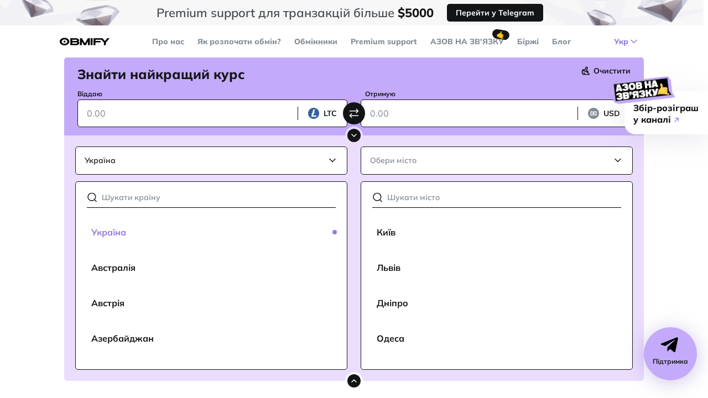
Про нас (168, 41)
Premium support (384, 41)
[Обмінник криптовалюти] (85, 41)
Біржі (528, 41)
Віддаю (89, 94)
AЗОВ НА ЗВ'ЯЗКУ (467, 41)
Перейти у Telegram (495, 13)
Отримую (380, 94)
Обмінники (315, 41)
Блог (561, 41)
